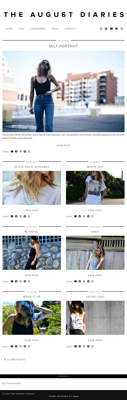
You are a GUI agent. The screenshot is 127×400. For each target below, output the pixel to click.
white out (95, 166)
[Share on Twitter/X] (21, 151)
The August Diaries (23, 394)
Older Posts (15, 359)
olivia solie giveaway (32, 166)
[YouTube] (111, 29)
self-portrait (63, 46)
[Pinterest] (106, 29)
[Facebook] (116, 29)
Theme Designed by (64, 396)
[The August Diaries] (63, 13)
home (9, 29)
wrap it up (32, 296)
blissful (32, 231)
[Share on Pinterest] (25, 151)
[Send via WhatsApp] (29, 151)
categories (37, 29)
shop (55, 29)
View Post (63, 145)
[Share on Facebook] (16, 151)
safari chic (95, 296)
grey (95, 231)
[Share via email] (12, 151)
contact (70, 29)
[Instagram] (101, 29)
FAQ (21, 29)
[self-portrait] (63, 131)
